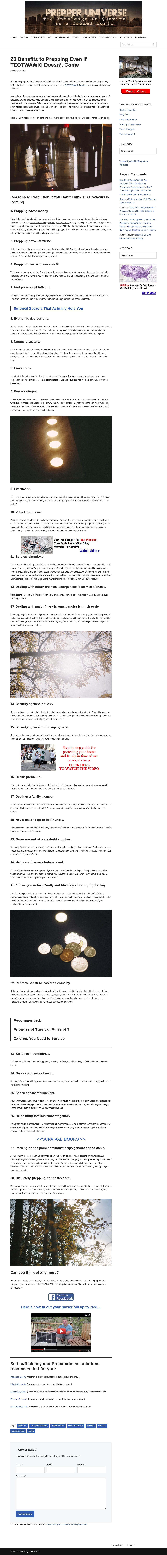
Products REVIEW (108, 37)
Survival (24, 37)
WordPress (34, 1552)
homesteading (58, 1426)
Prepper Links (89, 37)
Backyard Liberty (18, 1377)
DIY (50, 37)
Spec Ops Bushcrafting (130, 124)
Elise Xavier (16, 1288)
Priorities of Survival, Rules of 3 (41, 1029)
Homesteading (62, 37)
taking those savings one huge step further (49, 222)
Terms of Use (117, 1545)
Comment (21, 1476)
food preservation (39, 1426)
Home (14, 37)
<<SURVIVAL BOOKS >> (61, 1139)
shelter (90, 1426)
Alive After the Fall (18, 1407)
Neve (12, 1552)
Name (19, 1465)
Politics (76, 37)
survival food (18, 1431)
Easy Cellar (124, 115)
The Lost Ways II (127, 134)
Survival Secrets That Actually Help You (48, 308)
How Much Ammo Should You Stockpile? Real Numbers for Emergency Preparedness (133, 183)
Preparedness (37, 37)
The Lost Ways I (126, 129)
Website (81, 1465)
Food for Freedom (18, 1399)
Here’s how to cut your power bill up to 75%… (61, 1307)
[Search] (154, 44)
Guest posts (140, 37)
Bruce (122, 199)
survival (102, 1426)
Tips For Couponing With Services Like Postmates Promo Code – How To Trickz (137, 223)
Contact (130, 1545)
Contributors (126, 37)
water (31, 1431)
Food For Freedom (128, 119)
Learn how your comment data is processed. (67, 1524)
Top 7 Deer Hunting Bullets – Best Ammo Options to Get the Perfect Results (135, 190)
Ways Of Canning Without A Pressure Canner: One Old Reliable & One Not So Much (137, 211)
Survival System (17, 1392)
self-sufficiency (75, 1426)
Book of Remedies (127, 110)
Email (50, 1465)
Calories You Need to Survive (39, 1038)
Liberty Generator (18, 1384)
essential (22, 1426)
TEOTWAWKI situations (76, 85)
